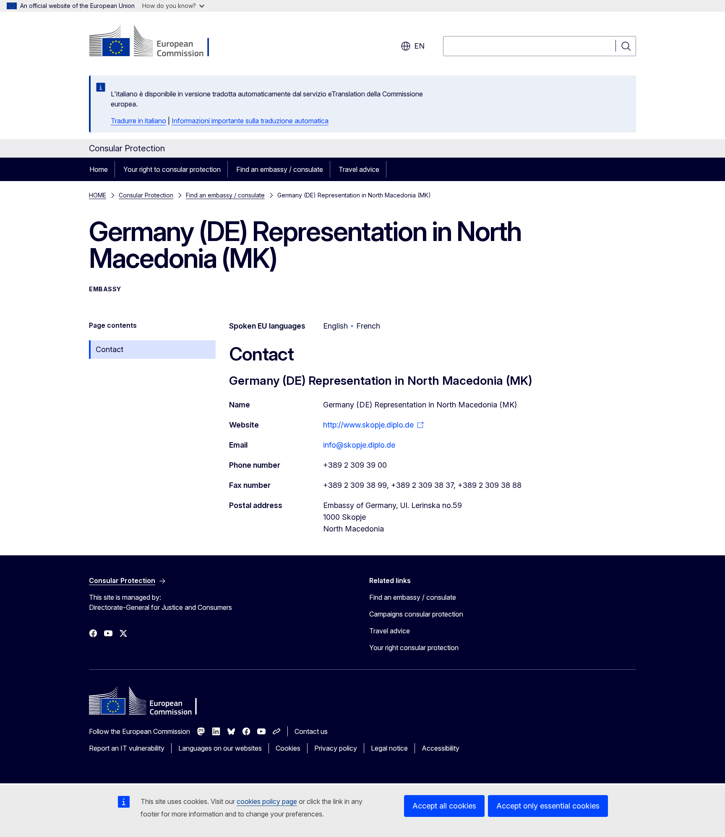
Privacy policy (335, 748)
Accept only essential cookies (548, 805)
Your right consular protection (414, 647)
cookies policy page (267, 801)
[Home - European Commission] (156, 42)
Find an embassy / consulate (279, 169)
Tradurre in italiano (138, 121)
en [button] (419, 45)
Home (98, 169)
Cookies (288, 748)
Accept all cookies (444, 805)
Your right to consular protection (172, 169)
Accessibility (440, 748)
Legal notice (389, 748)
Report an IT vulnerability (126, 748)
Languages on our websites (220, 748)
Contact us (311, 731)
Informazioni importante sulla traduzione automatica (250, 121)
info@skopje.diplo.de (359, 445)
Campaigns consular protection (416, 614)
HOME (97, 195)
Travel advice (359, 169)
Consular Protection (146, 195)
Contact (109, 349)
